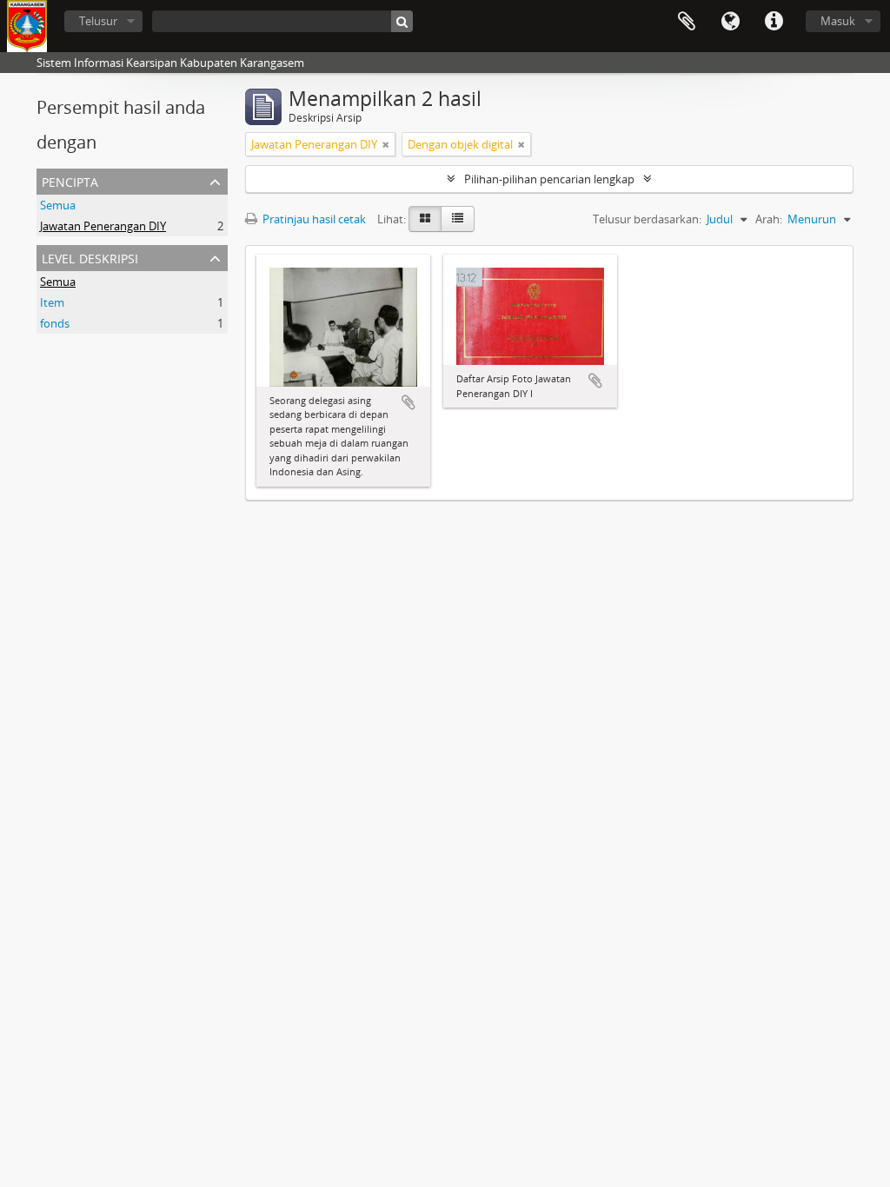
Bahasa (730, 21)
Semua (58, 205)
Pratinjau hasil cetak (313, 219)
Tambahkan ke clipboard (408, 402)
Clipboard (686, 21)
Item (52, 302)
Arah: (768, 219)
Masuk (837, 21)
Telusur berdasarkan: (647, 219)
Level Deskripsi (90, 257)
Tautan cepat (773, 21)
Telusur (98, 21)
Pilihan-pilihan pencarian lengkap (549, 179)
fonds (55, 323)
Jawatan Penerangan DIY (103, 226)
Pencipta (70, 180)
